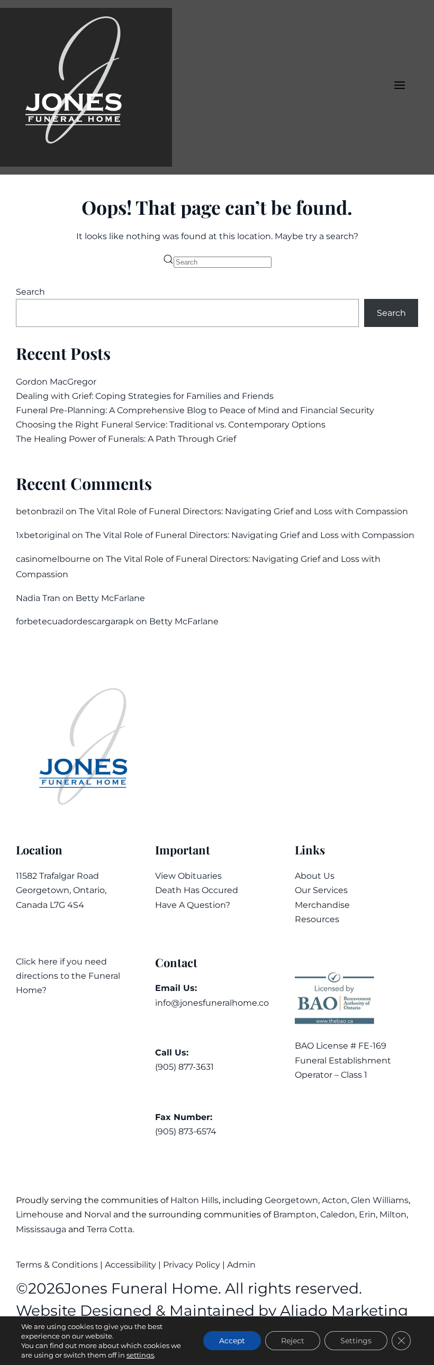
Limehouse (40, 1214)
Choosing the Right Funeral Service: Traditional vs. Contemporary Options (171, 425)
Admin (242, 1265)
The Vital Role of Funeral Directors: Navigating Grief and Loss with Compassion (243, 511)
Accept (232, 1340)
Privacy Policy (191, 1265)
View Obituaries (188, 876)
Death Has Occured (196, 890)
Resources (317, 919)
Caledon (337, 1214)
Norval (97, 1214)
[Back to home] (86, 87)
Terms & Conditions (58, 1265)
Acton (334, 1200)
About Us (314, 876)
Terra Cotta (109, 1229)
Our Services (321, 890)
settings (140, 1355)
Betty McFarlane (110, 598)
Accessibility (130, 1265)
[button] (399, 87)
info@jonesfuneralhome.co (212, 1003)
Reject (292, 1340)
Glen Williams (380, 1200)
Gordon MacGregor (56, 382)
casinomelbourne (53, 559)
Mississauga (41, 1229)
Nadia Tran (38, 598)
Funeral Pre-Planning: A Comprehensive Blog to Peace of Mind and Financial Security (195, 410)
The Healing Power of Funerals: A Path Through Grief (126, 439)
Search (30, 292)
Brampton (295, 1214)
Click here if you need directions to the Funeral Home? (68, 976)
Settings (356, 1340)
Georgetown (291, 1200)
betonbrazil (40, 511)
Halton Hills (194, 1200)
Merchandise (322, 905)
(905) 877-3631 (184, 1067)
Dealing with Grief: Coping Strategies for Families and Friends (145, 396)
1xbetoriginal (43, 535)
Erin (367, 1214)
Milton (392, 1214)
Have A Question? (192, 905)
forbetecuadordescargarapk (75, 621)
